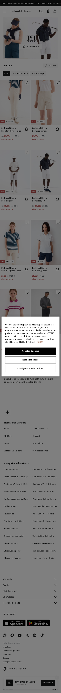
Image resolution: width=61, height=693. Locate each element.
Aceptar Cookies (30, 351)
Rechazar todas (30, 360)
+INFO (40, 342)
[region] (30, 346)
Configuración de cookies (30, 368)
